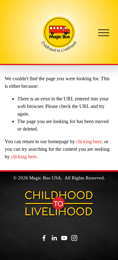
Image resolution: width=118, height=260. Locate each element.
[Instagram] (74, 238)
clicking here (89, 141)
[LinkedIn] (54, 238)
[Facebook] (44, 238)
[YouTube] (64, 238)
